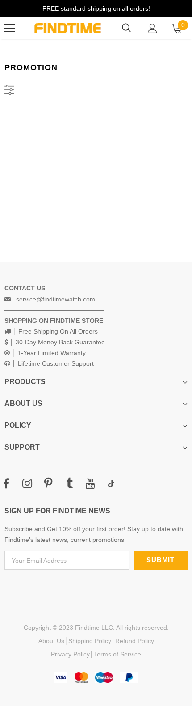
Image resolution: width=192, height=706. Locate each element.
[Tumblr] (69, 484)
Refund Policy (134, 640)
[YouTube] (90, 484)
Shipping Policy (89, 640)
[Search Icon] (126, 28)
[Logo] (67, 28)
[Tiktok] (111, 484)
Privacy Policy (70, 654)
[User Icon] (152, 28)
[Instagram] (27, 484)
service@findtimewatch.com (55, 299)
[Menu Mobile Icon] (9, 28)
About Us (51, 640)
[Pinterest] (48, 484)
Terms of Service (117, 654)
